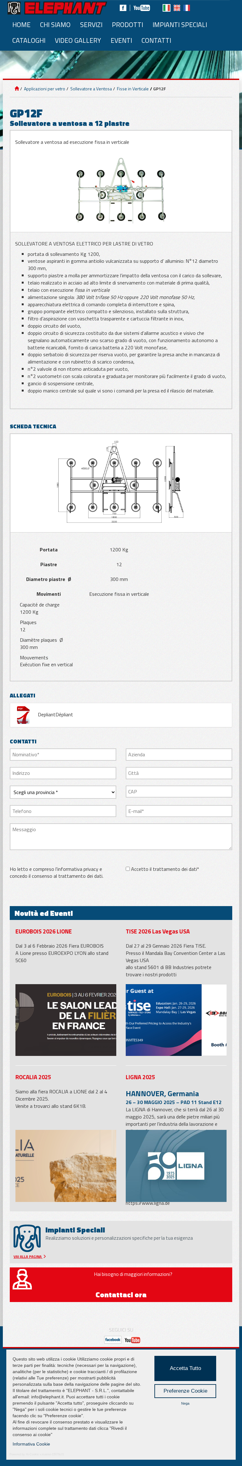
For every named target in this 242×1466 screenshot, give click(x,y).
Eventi (121, 40)
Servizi (91, 25)
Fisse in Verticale (132, 88)
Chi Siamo (55, 25)
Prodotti (127, 25)
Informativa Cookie (31, 1443)
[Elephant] (57, 8)
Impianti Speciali (180, 25)
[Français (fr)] (186, 8)
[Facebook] (123, 8)
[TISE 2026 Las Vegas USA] (176, 1020)
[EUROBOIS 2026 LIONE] (65, 1020)
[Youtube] (142, 8)
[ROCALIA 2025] (65, 1166)
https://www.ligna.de (148, 1203)
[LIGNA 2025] (176, 1166)
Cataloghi (28, 40)
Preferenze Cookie (185, 1391)
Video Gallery (78, 40)
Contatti (156, 40)
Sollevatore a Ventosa (90, 88)
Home (21, 25)
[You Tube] (132, 1340)
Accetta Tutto (185, 1368)
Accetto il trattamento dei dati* (165, 869)
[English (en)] (177, 8)
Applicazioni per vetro (44, 88)
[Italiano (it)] (166, 8)
